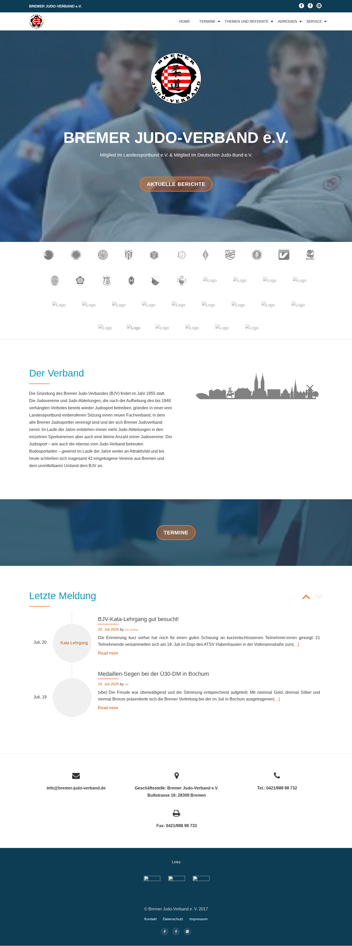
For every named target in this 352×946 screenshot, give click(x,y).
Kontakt (150, 919)
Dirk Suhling (131, 630)
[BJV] (37, 21)
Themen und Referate (247, 21)
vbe (127, 684)
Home (184, 21)
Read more (108, 653)
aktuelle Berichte (176, 186)
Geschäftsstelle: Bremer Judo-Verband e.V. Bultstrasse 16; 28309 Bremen (177, 791)
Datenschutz (173, 919)
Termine (207, 21)
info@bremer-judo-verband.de (76, 788)
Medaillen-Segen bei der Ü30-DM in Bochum (153, 674)
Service (314, 21)
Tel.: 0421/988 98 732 (277, 788)
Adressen (287, 21)
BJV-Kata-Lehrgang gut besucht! (138, 619)
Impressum (198, 919)
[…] (296, 644)
